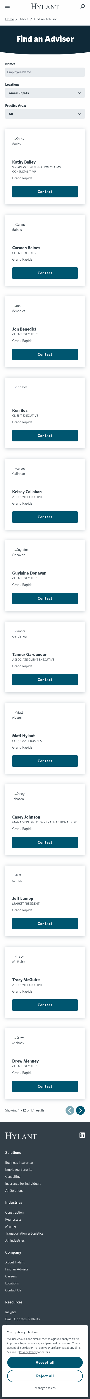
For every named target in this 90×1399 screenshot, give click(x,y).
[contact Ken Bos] (45, 394)
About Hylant (14, 1262)
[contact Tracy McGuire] (45, 963)
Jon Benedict (24, 329)
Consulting (13, 1176)
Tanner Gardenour (29, 654)
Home (9, 19)
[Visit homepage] (45, 6)
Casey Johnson (26, 817)
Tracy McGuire (26, 979)
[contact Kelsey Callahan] (45, 475)
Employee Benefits (18, 1169)
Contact (45, 191)
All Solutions (14, 1190)
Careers (11, 1276)
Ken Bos (20, 410)
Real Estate (13, 1219)
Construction (14, 1212)
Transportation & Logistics (24, 1233)
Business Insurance (19, 1162)
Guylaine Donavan (29, 573)
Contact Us (13, 1290)
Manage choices (45, 1388)
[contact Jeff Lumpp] (45, 882)
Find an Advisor (16, 1269)
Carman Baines (26, 247)
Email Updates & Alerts (22, 1319)
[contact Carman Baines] (45, 231)
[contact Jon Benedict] (45, 312)
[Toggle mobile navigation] (7, 6)
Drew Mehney (25, 1061)
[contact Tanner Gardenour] (45, 638)
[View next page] (80, 1110)
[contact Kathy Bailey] (45, 145)
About (23, 19)
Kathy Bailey (24, 162)
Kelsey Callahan (27, 491)
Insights (10, 1312)
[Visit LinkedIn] (82, 1135)
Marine (10, 1226)
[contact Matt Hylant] (45, 719)
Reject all (45, 1376)
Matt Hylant (23, 735)
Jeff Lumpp (22, 898)
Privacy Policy (28, 1352)
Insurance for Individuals (23, 1183)
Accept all (45, 1362)
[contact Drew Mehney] (45, 1044)
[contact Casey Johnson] (45, 800)
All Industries (15, 1240)
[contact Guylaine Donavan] (45, 556)
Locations (12, 1283)
